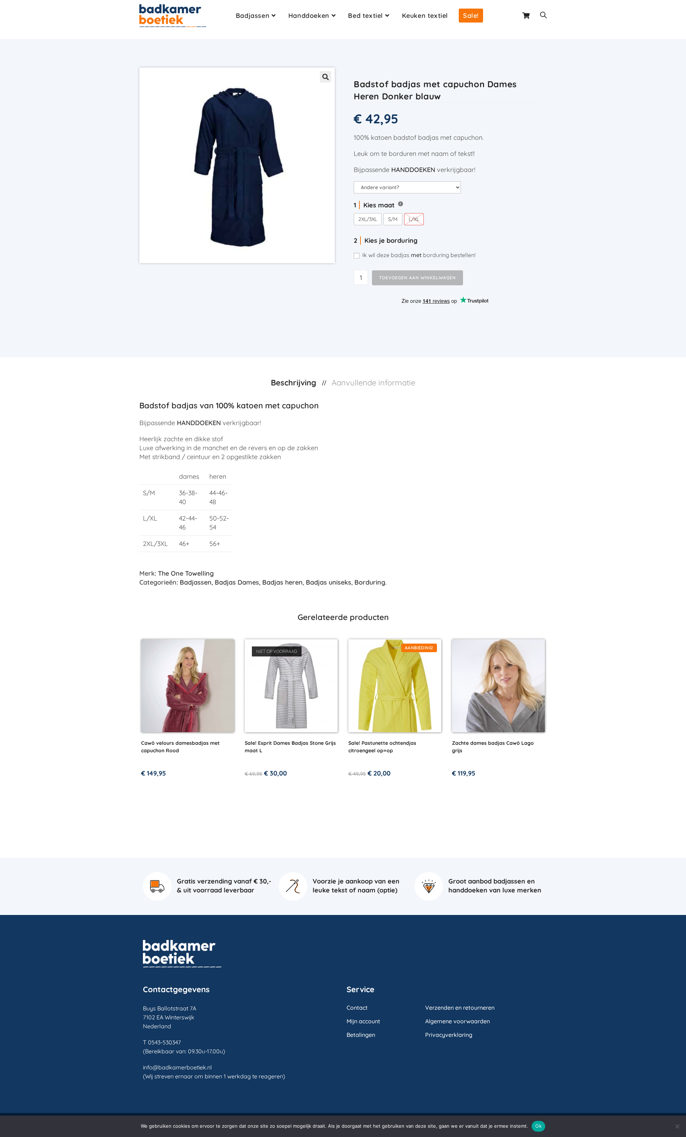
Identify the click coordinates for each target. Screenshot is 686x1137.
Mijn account (363, 1021)
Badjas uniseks (328, 582)
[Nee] (677, 1126)
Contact (357, 1007)
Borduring (369, 582)
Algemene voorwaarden (457, 1021)
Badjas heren (282, 582)
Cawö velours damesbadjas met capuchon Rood (180, 747)
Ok (538, 1126)
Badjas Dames (237, 582)
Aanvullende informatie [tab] (373, 383)
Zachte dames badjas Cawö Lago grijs (493, 747)
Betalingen (361, 1034)
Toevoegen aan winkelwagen (417, 277)
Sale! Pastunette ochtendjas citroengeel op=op (382, 747)
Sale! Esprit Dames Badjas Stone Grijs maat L (290, 747)
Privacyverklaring (448, 1034)
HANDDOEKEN (413, 170)
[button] (325, 77)
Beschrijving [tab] (294, 383)
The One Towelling (186, 573)
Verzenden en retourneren (459, 1007)
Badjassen (196, 582)
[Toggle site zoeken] (543, 15)
